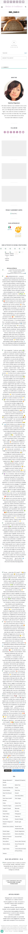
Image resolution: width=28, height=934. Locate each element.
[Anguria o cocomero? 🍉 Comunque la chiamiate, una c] (14, 682)
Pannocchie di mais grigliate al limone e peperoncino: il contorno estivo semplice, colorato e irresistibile (14, 913)
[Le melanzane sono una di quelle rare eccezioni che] (14, 534)
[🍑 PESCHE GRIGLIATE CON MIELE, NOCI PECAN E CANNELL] (14, 312)
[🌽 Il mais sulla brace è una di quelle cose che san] (14, 411)
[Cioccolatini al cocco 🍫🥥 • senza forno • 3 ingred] (14, 707)
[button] (2, 7)
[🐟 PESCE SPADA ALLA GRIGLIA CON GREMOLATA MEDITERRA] (14, 436)
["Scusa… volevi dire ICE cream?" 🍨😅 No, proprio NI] (14, 584)
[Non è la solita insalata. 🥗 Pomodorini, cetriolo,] (14, 337)
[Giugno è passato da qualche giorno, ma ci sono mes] (14, 756)
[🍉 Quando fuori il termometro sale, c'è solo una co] (14, 633)
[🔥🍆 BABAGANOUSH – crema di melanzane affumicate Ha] (14, 288)
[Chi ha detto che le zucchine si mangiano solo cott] (14, 608)
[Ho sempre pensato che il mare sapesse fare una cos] (14, 559)
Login (25, 53)
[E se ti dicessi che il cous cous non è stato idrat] (14, 658)
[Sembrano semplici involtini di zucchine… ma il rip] (14, 386)
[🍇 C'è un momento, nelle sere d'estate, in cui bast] (14, 485)
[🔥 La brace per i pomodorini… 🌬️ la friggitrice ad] (14, 460)
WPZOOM (21, 931)
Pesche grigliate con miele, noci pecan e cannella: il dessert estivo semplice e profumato (14, 903)
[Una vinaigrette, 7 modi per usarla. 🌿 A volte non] (14, 362)
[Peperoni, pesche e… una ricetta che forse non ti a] (14, 732)
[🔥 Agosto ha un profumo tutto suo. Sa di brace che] (14, 510)
